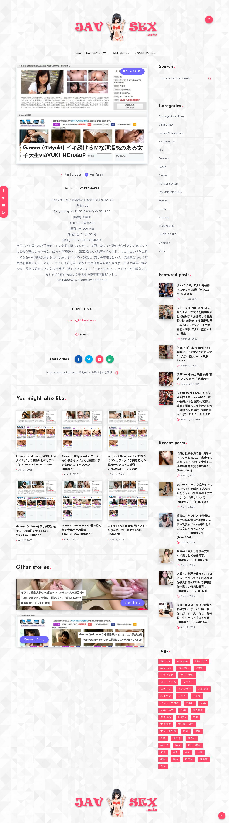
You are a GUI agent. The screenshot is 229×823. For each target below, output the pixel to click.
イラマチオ (167, 675)
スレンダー (184, 689)
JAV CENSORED (168, 183)
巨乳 (185, 731)
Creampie (182, 661)
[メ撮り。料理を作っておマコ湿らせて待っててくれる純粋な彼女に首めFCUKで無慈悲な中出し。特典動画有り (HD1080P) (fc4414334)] (166, 578)
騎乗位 (189, 759)
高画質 (204, 759)
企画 (183, 710)
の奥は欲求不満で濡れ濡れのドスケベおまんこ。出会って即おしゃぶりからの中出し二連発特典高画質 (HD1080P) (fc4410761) (194, 462)
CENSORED (121, 53)
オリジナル (187, 675)
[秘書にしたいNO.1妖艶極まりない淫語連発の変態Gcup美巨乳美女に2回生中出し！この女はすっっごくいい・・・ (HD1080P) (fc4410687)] (166, 520)
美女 (187, 752)
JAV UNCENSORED (170, 192)
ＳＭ (163, 766)
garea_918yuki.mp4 (82, 321)
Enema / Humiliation (171, 133)
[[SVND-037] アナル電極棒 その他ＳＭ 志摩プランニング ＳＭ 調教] (166, 290)
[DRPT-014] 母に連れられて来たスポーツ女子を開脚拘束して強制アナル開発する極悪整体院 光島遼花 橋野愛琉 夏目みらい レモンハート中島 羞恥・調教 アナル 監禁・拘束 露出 (194, 321)
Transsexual (166, 226)
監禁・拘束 (194, 745)
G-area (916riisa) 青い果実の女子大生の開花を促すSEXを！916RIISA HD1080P (36, 531)
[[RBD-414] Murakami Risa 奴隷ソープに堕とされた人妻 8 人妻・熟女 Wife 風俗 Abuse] (166, 352)
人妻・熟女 (167, 710)
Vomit (162, 251)
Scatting (164, 217)
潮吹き (177, 738)
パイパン (165, 696)
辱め (175, 759)
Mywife (163, 200)
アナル (200, 668)
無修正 (192, 738)
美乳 (175, 752)
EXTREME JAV (96, 53)
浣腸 (163, 738)
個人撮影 (198, 710)
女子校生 (165, 724)
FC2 (161, 150)
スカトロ (165, 689)
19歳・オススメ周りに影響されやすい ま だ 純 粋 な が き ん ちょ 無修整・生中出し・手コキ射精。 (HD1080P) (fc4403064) (194, 614)
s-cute (163, 209)
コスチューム (168, 682)
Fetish (162, 167)
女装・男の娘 (168, 731)
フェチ (182, 696)
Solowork (165, 668)
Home (77, 53)
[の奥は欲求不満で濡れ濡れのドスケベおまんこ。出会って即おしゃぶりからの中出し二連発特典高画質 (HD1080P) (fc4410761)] (166, 458)
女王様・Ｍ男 (186, 724)
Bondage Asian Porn (171, 116)
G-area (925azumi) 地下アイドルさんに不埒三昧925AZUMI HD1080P (128, 530)
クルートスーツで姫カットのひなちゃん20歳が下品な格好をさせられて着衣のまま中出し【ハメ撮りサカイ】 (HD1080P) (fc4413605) (194, 493)
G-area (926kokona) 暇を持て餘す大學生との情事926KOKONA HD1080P (81, 530)
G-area (84, 334)
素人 (163, 752)
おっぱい (183, 668)
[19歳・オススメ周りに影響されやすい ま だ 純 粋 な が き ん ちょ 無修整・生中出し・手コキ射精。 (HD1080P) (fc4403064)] (166, 609)
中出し (190, 703)
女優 (195, 717)
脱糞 (200, 752)
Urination (164, 242)
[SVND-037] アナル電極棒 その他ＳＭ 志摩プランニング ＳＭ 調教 (193, 290)
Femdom (164, 158)
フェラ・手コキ (169, 703)
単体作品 (165, 717)
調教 (163, 759)
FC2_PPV (201, 661)
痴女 (178, 745)
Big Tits (165, 661)
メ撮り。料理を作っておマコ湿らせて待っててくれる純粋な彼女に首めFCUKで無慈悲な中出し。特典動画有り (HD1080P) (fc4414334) (194, 582)
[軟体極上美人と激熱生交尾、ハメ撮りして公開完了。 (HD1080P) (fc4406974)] (166, 556)
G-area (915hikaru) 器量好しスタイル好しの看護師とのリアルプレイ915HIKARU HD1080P (36, 460)
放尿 (198, 731)
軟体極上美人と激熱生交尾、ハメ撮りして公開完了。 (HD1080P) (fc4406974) (194, 555)
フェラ (197, 696)
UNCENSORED (145, 53)
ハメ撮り (203, 689)
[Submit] (209, 78)
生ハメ (164, 745)
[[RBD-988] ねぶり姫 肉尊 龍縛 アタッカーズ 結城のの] (166, 379)
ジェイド (188, 682)
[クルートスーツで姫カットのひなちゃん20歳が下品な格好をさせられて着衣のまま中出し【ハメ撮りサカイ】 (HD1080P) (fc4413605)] (166, 489)
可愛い (182, 717)
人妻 (203, 703)
